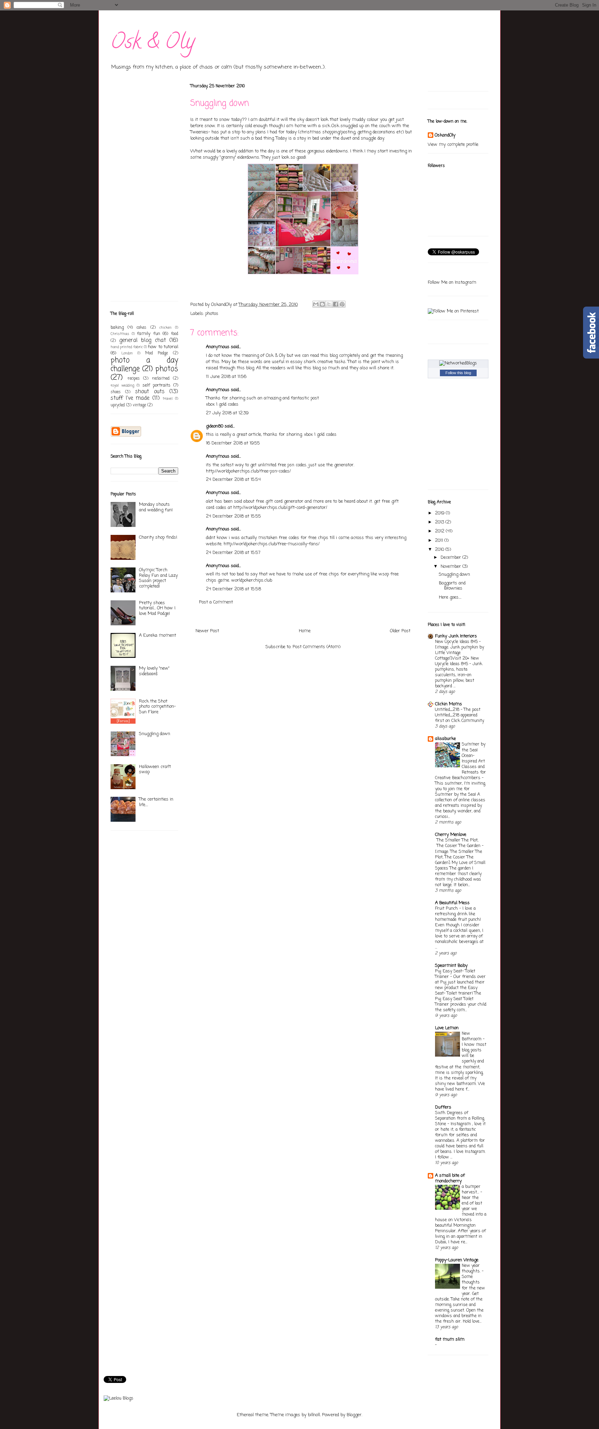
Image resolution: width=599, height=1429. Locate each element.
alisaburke (445, 738)
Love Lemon (447, 1028)
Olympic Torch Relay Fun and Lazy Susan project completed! (158, 578)
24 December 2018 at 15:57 (233, 552)
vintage (139, 405)
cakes (141, 328)
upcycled (118, 405)
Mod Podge (156, 353)
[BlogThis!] (322, 304)
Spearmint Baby (451, 965)
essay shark (303, 362)
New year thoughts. (472, 1268)
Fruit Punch (447, 908)
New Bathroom (472, 1036)
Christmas (120, 334)
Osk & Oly (152, 43)
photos (211, 313)
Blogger (354, 1415)
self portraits (156, 385)
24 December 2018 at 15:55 (233, 516)
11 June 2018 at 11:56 (226, 376)
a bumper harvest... (471, 1189)
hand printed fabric (127, 347)
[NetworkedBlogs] (458, 363)
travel (168, 399)
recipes (134, 379)
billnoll (314, 1415)
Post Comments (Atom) (316, 647)
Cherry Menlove (450, 834)
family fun (148, 333)
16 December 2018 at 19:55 (233, 443)
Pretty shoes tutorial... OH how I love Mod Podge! (157, 608)
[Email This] (315, 304)
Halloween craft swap (155, 770)
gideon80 (214, 426)
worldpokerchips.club (251, 580)
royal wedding (122, 385)
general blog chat (142, 340)
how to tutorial (163, 347)
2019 (440, 513)
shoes (116, 392)
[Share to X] (328, 304)
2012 (440, 531)
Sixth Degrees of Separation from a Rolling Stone (459, 1118)
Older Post (400, 631)
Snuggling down (154, 734)
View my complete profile (453, 144)
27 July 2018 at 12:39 (227, 413)
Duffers (443, 1107)
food (174, 334)
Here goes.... (450, 597)
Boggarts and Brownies (452, 586)
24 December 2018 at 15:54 (233, 479)
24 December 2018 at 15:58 (233, 589)
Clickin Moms (448, 704)
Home (305, 631)
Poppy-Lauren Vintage (456, 1260)
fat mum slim (450, 1339)
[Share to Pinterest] (342, 304)
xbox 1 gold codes (222, 404)
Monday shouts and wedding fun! (156, 507)
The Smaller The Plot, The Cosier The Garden (459, 843)
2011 (439, 540)
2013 (440, 522)
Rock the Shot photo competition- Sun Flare (157, 706)
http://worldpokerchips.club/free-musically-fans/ (272, 544)
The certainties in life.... (156, 802)
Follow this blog (458, 373)
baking (117, 327)
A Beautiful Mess (452, 903)
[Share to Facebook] (335, 304)
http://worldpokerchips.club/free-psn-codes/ (248, 471)
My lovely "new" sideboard (154, 671)
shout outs (150, 392)
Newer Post (207, 631)
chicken (165, 327)
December (451, 557)
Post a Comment (216, 602)
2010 (440, 549)
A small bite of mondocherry (450, 1178)
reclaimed (161, 379)
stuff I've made (130, 398)
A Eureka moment (157, 635)
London (127, 353)
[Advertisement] (131, 190)
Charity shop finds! (158, 537)
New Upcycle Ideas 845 (457, 641)
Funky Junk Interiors (456, 636)
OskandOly (445, 135)
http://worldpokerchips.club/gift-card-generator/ (280, 507)
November (451, 566)
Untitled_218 (448, 709)
